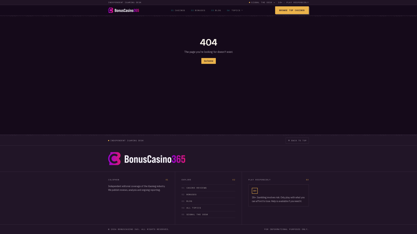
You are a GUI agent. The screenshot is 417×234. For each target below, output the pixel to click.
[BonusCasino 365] (123, 10)
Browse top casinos (292, 10)
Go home (208, 60)
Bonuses (198, 10)
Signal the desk (263, 2)
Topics (233, 10)
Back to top (299, 140)
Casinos (178, 10)
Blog (216, 10)
